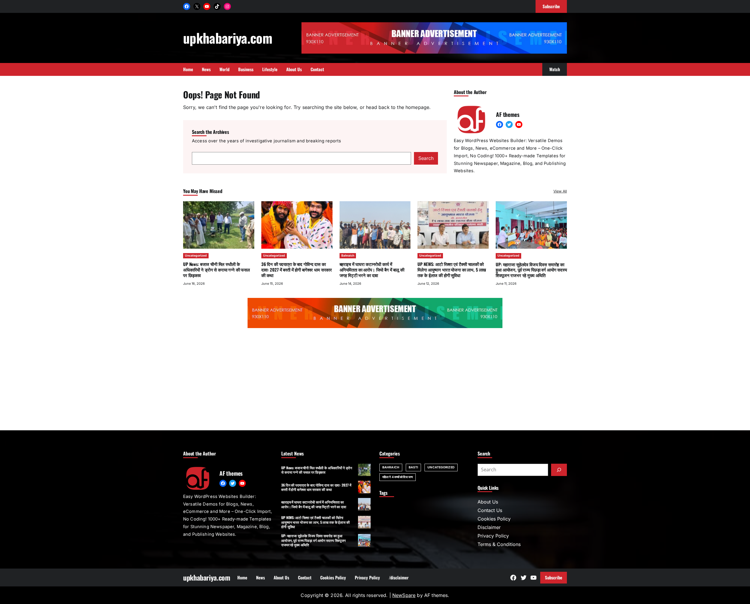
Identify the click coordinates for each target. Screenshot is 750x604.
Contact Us (490, 510)
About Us (488, 502)
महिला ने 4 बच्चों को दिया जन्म (397, 477)
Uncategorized (196, 255)
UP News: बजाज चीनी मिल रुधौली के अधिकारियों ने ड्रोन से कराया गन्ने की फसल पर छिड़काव (216, 269)
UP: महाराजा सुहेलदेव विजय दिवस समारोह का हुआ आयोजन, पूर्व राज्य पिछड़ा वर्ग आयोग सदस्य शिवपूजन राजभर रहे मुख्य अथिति (531, 270)
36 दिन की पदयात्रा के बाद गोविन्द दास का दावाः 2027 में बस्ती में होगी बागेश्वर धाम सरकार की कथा (296, 269)
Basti (413, 467)
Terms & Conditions (499, 544)
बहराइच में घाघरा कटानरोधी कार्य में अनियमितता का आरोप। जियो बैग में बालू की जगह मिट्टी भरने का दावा (372, 269)
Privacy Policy (493, 536)
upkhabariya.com (227, 37)
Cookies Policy (494, 519)
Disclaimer (489, 527)
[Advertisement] (375, 380)
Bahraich (347, 255)
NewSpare (403, 595)
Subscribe (553, 577)
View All (560, 191)
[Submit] (559, 470)
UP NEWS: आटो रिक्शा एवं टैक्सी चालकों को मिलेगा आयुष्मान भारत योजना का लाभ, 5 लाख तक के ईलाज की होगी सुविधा (451, 269)
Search (426, 158)
